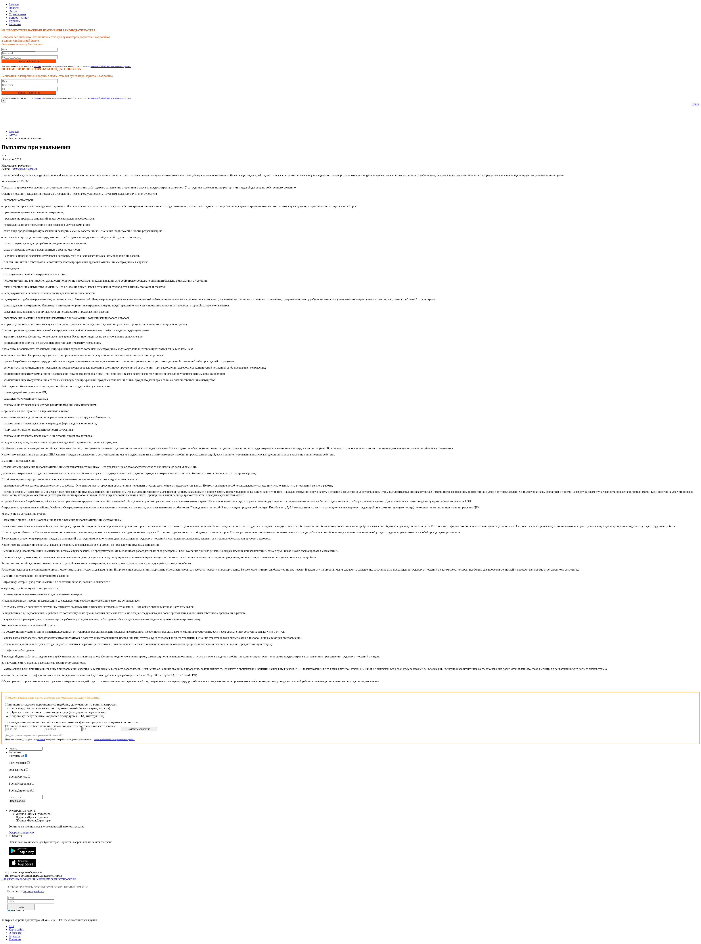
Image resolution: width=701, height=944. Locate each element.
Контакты (15, 939)
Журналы (14, 20)
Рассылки (15, 24)
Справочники (17, 14)
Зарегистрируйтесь (33, 891)
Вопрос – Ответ (18, 17)
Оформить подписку (22, 832)
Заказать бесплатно (29, 61)
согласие (37, 66)
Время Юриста (18, 776)
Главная (14, 4)
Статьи (13, 11)
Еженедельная (17, 762)
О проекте (15, 932)
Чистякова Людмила (24, 168)
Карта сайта (16, 929)
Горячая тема (17, 769)
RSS (11, 926)
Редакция (14, 936)
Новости (14, 7)
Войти (696, 104)
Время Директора (20, 790)
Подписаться (17, 801)
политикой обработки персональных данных (111, 66)
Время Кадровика (20, 783)
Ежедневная (16, 755)
